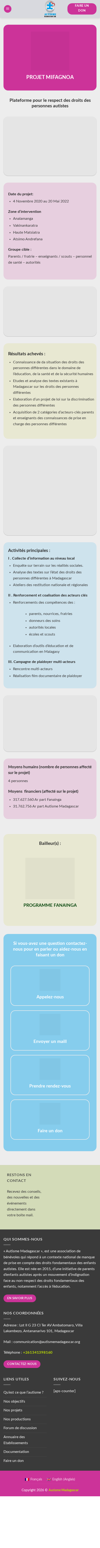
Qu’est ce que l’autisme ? (23, 1392)
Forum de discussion (20, 1428)
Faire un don (13, 1461)
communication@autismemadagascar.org (46, 1342)
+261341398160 (38, 1352)
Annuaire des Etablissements (15, 1440)
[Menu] (7, 9)
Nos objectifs (14, 1401)
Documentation (16, 1452)
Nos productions (17, 1419)
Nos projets (12, 1410)
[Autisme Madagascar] (50, 9)
